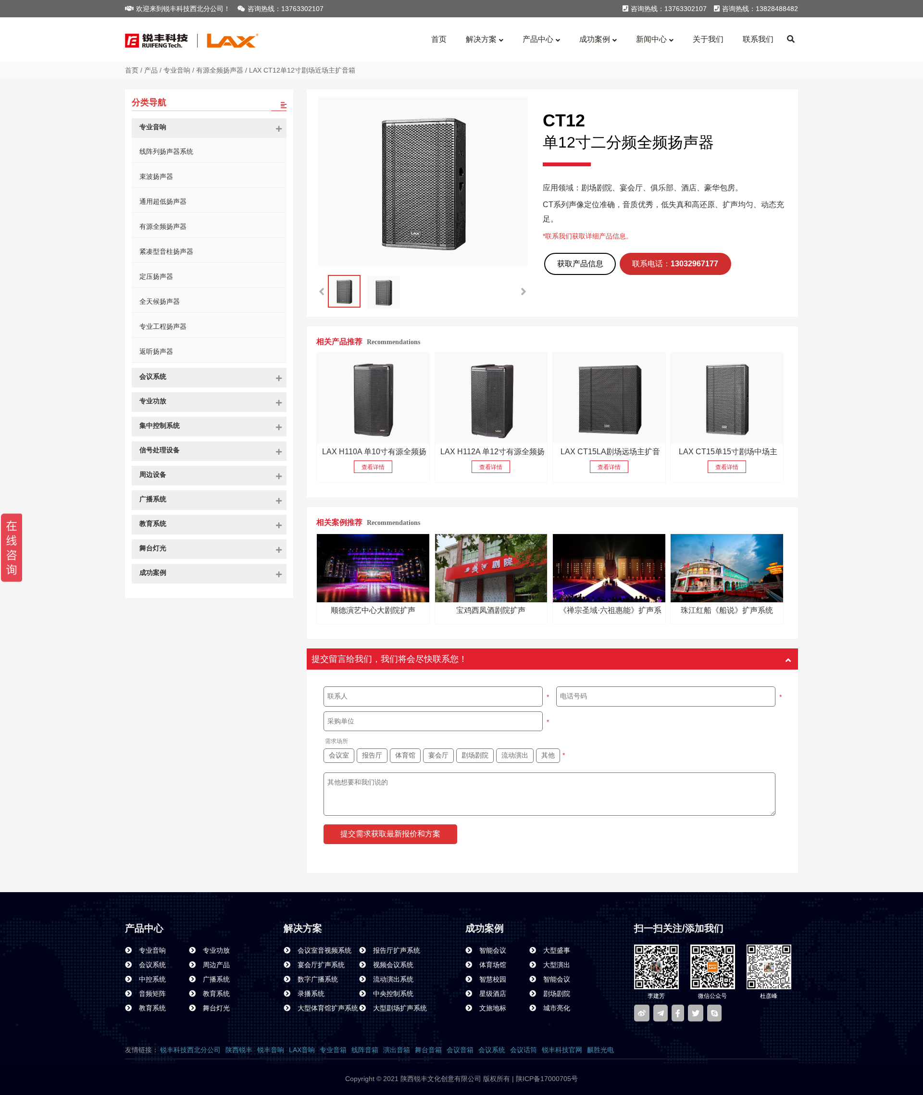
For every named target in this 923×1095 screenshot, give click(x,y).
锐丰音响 (270, 1050)
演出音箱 (396, 1050)
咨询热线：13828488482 (760, 8)
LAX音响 (302, 1050)
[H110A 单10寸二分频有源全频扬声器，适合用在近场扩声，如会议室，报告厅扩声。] (373, 398)
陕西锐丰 (238, 1050)
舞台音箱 (428, 1050)
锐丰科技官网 (562, 1050)
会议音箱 (460, 1050)
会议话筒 (523, 1050)
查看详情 (373, 467)
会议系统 (491, 1050)
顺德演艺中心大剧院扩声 (373, 610)
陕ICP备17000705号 (546, 1079)
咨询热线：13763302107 (286, 8)
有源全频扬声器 (219, 70)
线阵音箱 (364, 1050)
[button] (523, 292)
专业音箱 (333, 1050)
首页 (131, 70)
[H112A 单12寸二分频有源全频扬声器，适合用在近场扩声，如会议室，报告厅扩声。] (491, 398)
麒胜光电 (600, 1050)
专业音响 (176, 70)
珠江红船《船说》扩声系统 (727, 610)
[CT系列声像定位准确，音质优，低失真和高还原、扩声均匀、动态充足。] (609, 398)
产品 (151, 70)
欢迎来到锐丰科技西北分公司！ (183, 8)
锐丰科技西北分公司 (190, 1050)
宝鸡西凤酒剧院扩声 (490, 610)
